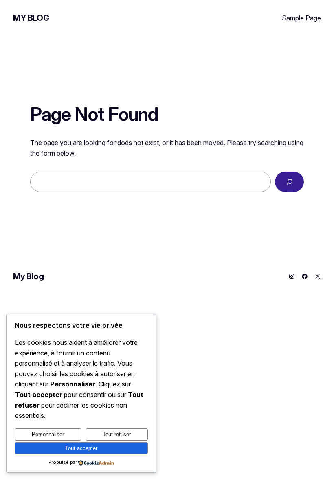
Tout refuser (117, 434)
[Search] (289, 182)
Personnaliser (48, 434)
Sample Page (301, 18)
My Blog (31, 18)
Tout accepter (81, 448)
